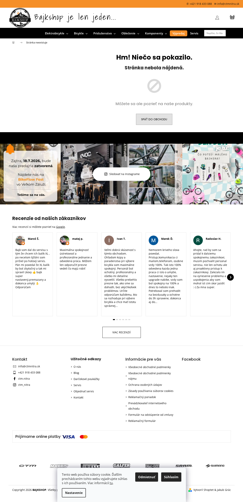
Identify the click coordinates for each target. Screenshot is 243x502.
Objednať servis (84, 391)
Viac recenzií (121, 332)
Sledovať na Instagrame (124, 174)
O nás (77, 366)
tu (111, 483)
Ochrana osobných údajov (145, 385)
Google (60, 227)
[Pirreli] (81, 466)
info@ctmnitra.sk (29, 366)
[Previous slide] (12, 277)
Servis (77, 385)
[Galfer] (112, 466)
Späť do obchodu (154, 119)
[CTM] (18, 466)
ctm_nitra (24, 385)
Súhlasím (171, 477)
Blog (76, 373)
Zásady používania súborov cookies (150, 391)
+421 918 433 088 (29, 372)
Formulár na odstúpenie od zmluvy (150, 415)
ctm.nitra (24, 378)
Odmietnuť (146, 477)
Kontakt (78, 397)
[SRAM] (174, 466)
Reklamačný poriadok (142, 397)
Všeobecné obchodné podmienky (149, 367)
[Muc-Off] (143, 466)
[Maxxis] (50, 466)
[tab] (114, 319)
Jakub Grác (224, 490)
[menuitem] (56, 33)
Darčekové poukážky (87, 379)
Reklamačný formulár (142, 421)
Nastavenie (74, 493)
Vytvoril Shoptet (203, 490)
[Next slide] (230, 277)
